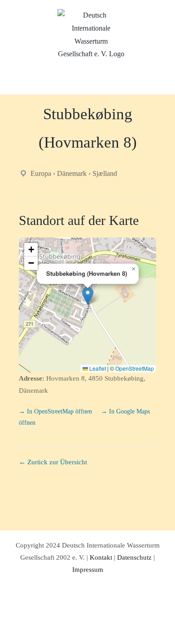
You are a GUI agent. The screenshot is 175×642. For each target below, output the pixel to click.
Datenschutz (134, 557)
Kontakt (101, 557)
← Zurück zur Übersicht (53, 462)
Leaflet (97, 368)
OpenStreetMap (134, 368)
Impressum (87, 569)
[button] (87, 296)
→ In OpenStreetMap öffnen (56, 411)
